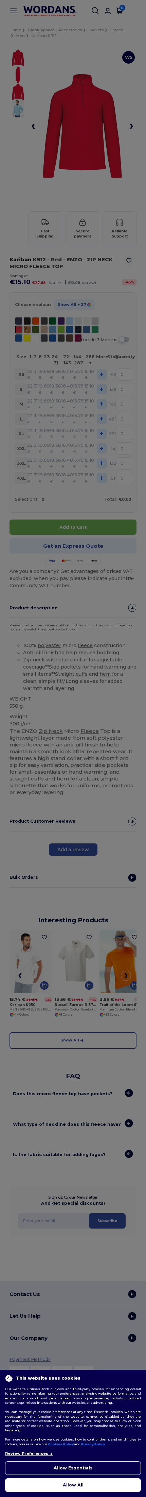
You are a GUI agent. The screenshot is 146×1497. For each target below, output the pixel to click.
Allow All (73, 1484)
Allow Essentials (73, 1467)
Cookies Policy (61, 1444)
